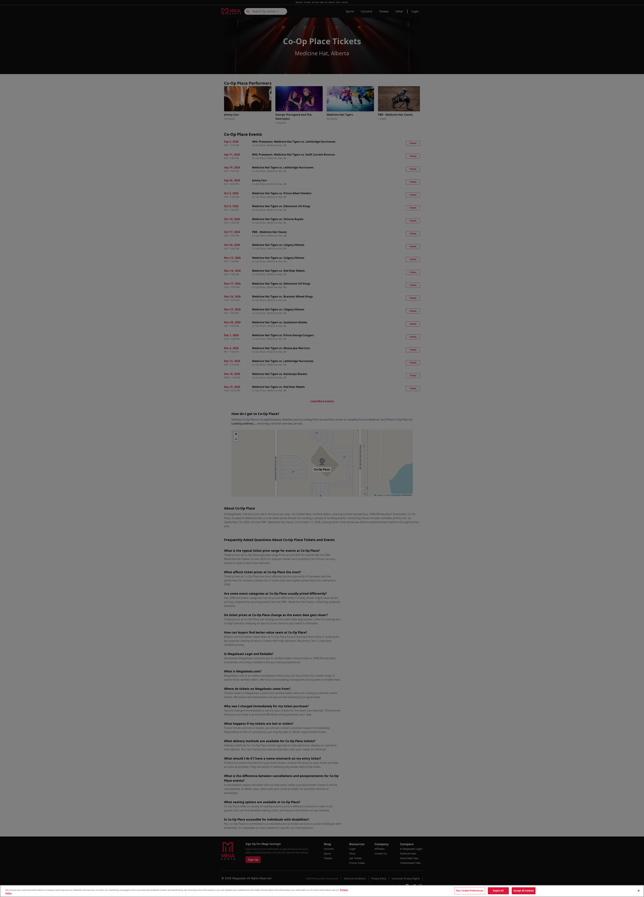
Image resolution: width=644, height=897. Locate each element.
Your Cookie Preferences (469, 890)
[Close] (638, 890)
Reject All (498, 890)
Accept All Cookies (524, 890)
